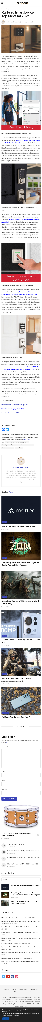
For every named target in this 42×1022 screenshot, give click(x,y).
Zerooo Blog (17, 1004)
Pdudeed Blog (21, 1001)
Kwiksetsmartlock (7, 447)
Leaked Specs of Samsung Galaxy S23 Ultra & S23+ (16, 932)
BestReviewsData (27, 999)
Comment (4, 747)
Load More (21, 726)
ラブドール (13, 1001)
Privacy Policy (23, 989)
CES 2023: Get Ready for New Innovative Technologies (18, 961)
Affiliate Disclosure (15, 992)
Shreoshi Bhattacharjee (14, 22)
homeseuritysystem (22, 442)
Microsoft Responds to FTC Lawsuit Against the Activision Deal (20, 938)
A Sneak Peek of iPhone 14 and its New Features (23, 857)
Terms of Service (27, 992)
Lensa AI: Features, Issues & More (11, 958)
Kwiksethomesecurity (26, 445)
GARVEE (5, 997)
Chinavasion (17, 997)
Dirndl (23, 1004)
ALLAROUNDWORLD (32, 1004)
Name (4, 771)
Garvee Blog (23, 1006)
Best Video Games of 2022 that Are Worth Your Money (24, 902)
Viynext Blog (30, 1001)
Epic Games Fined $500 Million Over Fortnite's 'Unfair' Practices (20, 947)
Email (3, 780)
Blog (7, 9)
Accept (6, 1019)
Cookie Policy (33, 989)
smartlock (19, 447)
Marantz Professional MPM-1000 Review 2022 (22, 864)
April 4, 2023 (5, 529)
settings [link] (16, 1015)
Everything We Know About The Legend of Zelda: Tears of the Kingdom (25, 894)
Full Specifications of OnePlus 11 (15, 717)
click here (26, 439)
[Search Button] (39, 879)
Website (4, 789)
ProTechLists (36, 997)
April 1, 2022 (29, 22)
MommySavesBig (26, 997)
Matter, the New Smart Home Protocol (18, 526)
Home (3, 9)
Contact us (14, 989)
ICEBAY (17, 1006)
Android (5, 713)
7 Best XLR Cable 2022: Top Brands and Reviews (23, 851)
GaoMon (10, 997)
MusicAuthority (6, 999)
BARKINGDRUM (17, 999)
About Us (6, 989)
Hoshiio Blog (10, 1004)
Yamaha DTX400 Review (15, 844)
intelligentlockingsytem (9, 445)
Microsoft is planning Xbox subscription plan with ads (17, 952)
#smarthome (10, 442)
